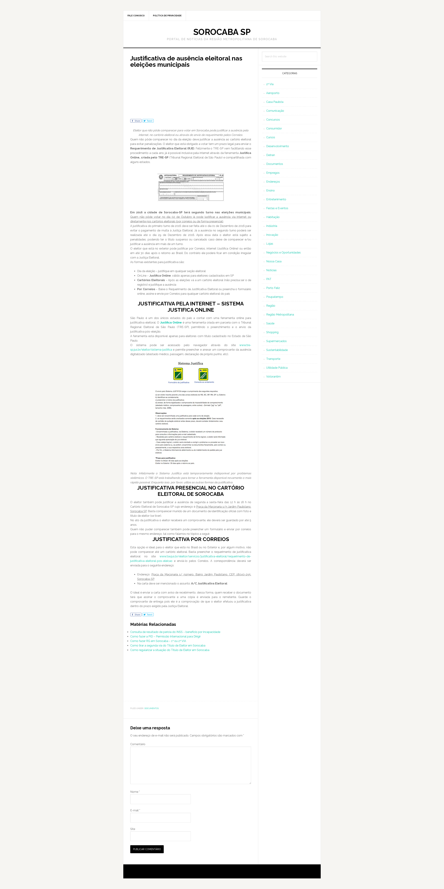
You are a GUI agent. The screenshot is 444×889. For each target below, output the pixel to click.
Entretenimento (276, 199)
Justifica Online (171, 322)
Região (270, 305)
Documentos (151, 708)
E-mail (135, 810)
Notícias (271, 270)
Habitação (273, 217)
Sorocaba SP (222, 32)
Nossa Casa (273, 261)
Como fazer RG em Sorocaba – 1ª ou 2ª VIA (158, 641)
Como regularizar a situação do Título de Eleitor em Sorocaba (169, 650)
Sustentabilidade (277, 350)
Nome (135, 791)
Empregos (273, 172)
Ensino (270, 190)
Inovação (272, 234)
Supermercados (276, 341)
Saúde (270, 323)
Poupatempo (274, 296)
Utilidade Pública (277, 367)
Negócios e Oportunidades (283, 252)
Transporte (273, 358)
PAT (268, 279)
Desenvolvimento (277, 146)
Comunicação (275, 110)
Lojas (269, 243)
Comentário (137, 744)
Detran (270, 155)
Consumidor (274, 128)
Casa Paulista (274, 102)
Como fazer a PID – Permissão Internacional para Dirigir (165, 636)
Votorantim (273, 376)
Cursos (270, 137)
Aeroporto (272, 93)
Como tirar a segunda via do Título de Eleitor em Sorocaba (167, 645)
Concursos (273, 119)
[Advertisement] (190, 94)
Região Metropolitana (280, 314)
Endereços (273, 181)
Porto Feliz (273, 288)
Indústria (271, 226)
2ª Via (270, 84)
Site (132, 829)
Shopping (272, 332)
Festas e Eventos (277, 208)
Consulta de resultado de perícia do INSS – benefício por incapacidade (175, 632)
